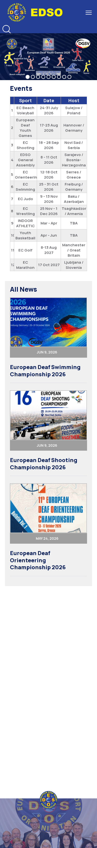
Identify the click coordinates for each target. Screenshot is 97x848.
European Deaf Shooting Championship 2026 (43, 463)
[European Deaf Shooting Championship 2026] (48, 415)
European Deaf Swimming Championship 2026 (45, 370)
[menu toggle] (89, 12)
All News (23, 289)
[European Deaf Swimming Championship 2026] (48, 322)
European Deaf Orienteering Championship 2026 (38, 560)
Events (21, 88)
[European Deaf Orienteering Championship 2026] (48, 508)
